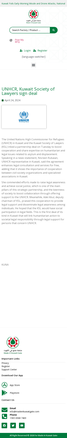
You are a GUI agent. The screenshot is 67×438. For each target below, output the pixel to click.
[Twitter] (13, 425)
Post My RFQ (19, 41)
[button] (33, 65)
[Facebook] (4, 425)
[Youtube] (22, 425)
